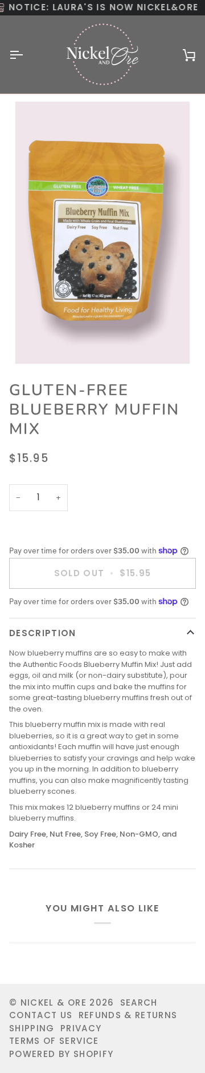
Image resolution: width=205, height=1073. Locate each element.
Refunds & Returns (128, 1015)
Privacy (80, 1028)
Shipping (32, 1028)
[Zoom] (37, 342)
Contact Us (41, 1015)
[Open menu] (26, 54)
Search (139, 1002)
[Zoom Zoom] (102, 233)
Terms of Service (54, 1041)
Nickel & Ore (53, 1002)
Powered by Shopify (61, 1054)
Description (42, 633)
